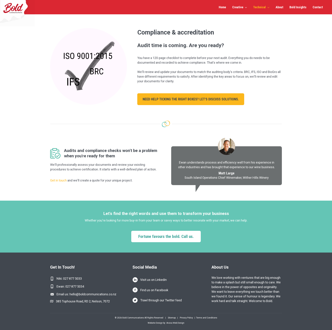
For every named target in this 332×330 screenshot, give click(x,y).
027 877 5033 (72, 278)
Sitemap (171, 318)
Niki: (60, 278)
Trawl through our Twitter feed (161, 300)
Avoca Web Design (175, 323)
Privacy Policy (186, 318)
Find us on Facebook (154, 290)
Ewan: (61, 286)
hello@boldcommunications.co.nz (93, 294)
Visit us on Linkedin (153, 280)
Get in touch (58, 180)
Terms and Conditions (206, 318)
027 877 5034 (74, 286)
